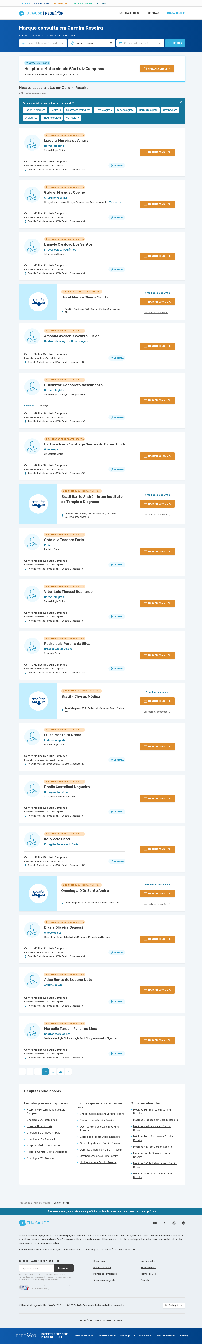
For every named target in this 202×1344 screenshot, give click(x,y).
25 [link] (60, 1071)
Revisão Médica (148, 1267)
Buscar (177, 43)
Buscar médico (42, 3)
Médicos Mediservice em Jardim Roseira (152, 1128)
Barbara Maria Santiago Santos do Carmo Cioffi (84, 444)
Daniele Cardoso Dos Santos (68, 244)
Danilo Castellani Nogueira (67, 787)
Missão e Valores (149, 1261)
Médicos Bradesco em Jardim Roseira (155, 1119)
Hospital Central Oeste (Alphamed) (47, 1151)
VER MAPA (119, 165)
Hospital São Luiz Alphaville (43, 1145)
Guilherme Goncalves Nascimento (73, 385)
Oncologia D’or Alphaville (41, 1139)
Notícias (101, 3)
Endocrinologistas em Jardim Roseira (102, 1113)
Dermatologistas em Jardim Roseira (101, 1149)
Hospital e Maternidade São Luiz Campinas (64, 68)
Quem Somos (100, 1261)
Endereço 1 (29, 405)
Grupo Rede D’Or (118, 1320)
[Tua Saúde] (34, 1223)
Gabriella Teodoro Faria (64, 540)
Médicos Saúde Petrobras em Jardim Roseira (155, 1165)
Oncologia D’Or (127, 1335)
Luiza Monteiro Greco (62, 735)
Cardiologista (104, 110)
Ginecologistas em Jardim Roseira (100, 1143)
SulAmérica (145, 1335)
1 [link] (30, 1071)
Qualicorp (183, 1335)
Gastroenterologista (78, 110)
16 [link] (45, 1071)
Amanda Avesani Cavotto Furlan (72, 336)
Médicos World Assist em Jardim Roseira (152, 1175)
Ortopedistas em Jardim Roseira (99, 1156)
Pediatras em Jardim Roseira (97, 1120)
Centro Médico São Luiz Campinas (45, 161)
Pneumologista (52, 117)
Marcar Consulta (42, 1202)
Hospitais (152, 13)
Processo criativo (102, 1267)
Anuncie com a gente (104, 1280)
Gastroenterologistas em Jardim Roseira (99, 1128)
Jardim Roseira (61, 1202)
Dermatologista (148, 110)
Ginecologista (125, 110)
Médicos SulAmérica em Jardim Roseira (152, 1111)
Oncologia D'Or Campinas (42, 1119)
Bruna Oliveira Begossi (63, 927)
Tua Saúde (24, 3)
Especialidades (129, 13)
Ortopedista (170, 110)
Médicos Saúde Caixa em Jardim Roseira (152, 1155)
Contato (145, 1280)
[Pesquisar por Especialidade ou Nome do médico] (62, 43)
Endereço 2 (44, 405)
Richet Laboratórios (165, 1335)
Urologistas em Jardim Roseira (98, 1162)
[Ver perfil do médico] (32, 143)
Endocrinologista (35, 110)
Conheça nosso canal (154, 1223)
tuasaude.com (176, 13)
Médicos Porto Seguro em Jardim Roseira (153, 1138)
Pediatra (56, 110)
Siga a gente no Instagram (164, 1223)
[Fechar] (181, 102)
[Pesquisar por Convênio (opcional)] (160, 43)
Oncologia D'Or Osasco (40, 1158)
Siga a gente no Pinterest (183, 1223)
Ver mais (71, 117)
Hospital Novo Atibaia (39, 1126)
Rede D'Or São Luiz (107, 1335)
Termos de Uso (148, 1274)
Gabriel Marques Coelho (64, 192)
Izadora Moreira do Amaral (66, 140)
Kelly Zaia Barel (57, 839)
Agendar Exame (62, 3)
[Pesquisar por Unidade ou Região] (111, 43)
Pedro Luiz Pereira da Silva (67, 643)
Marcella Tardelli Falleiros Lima (70, 1029)
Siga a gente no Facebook (174, 1223)
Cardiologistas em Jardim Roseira (100, 1136)
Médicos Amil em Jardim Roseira (152, 1146)
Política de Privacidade (105, 1274)
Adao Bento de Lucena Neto (68, 979)
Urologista (31, 117)
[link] (22, 1071)
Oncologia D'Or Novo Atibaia (43, 1132)
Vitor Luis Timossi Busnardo (68, 592)
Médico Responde (83, 3)
